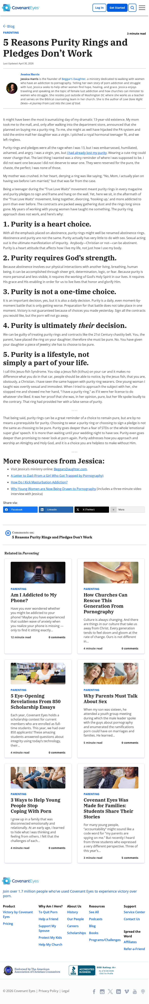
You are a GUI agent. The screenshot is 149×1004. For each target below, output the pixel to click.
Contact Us (132, 919)
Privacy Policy (48, 991)
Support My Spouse (47, 928)
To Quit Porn (48, 912)
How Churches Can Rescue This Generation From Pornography (105, 603)
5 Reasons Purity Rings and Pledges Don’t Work (52, 534)
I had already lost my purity (87, 153)
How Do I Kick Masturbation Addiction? (39, 482)
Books (93, 933)
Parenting (11, 32)
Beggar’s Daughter (74, 79)
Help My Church (50, 944)
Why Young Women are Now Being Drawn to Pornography (53, 489)
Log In (99, 7)
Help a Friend (48, 919)
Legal (65, 991)
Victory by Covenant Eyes (18, 914)
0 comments (57, 637)
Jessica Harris (30, 74)
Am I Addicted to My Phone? (34, 597)
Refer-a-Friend (134, 949)
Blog (11, 26)
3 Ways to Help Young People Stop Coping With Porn (35, 805)
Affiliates (130, 942)
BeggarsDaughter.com (70, 469)
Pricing (8, 924)
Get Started (117, 7)
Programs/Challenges (105, 940)
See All (94, 912)
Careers (73, 926)
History (72, 912)
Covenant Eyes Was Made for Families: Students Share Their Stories (108, 808)
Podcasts (95, 919)
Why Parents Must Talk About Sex (111, 698)
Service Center (134, 912)
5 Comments (130, 858)
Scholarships (76, 933)
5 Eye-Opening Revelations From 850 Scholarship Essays (36, 701)
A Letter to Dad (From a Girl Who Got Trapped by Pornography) (57, 476)
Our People (75, 919)
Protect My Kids (50, 937)
